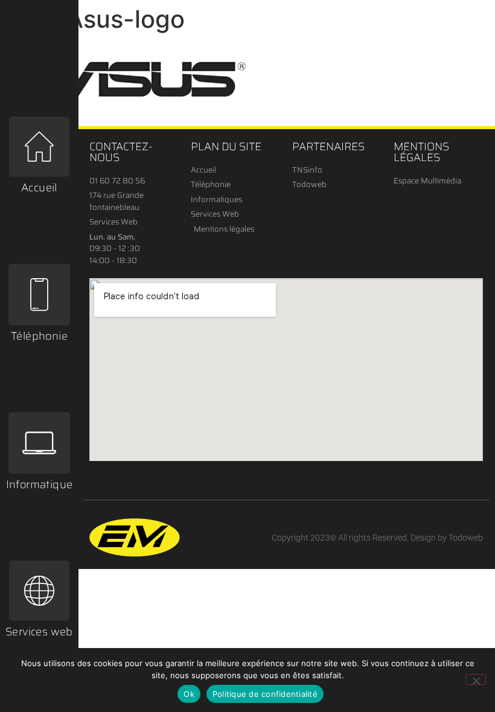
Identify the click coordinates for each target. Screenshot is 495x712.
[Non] (475, 679)
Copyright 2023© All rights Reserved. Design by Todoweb (377, 537)
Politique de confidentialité (265, 694)
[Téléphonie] (39, 294)
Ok (189, 694)
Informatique (39, 484)
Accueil (39, 187)
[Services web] (39, 591)
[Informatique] (39, 443)
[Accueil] (39, 146)
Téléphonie (39, 336)
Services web (39, 631)
